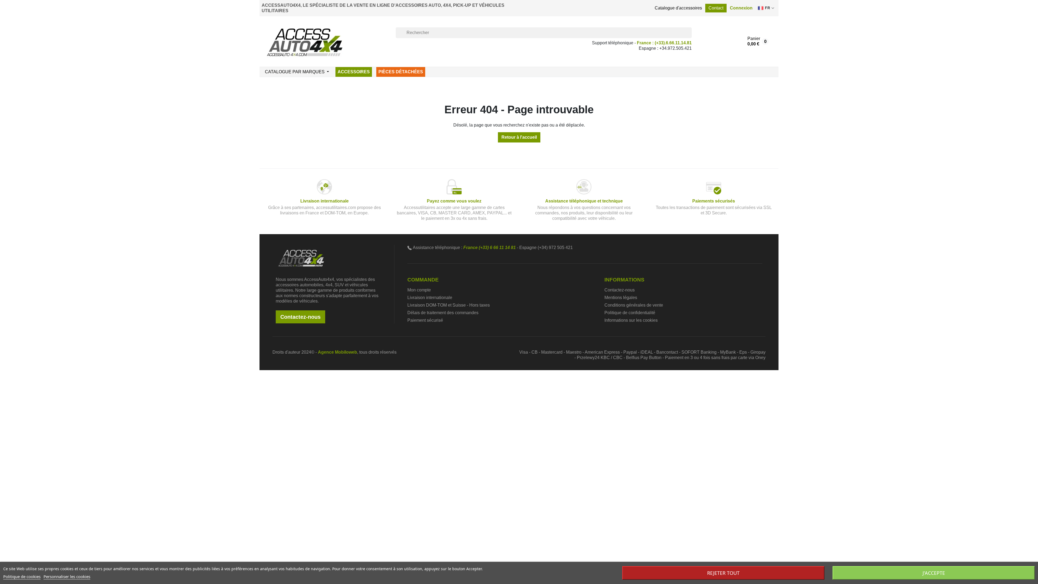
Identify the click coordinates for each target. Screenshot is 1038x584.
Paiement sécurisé (425, 320)
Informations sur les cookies (631, 320)
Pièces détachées (400, 71)
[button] (741, 8)
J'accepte (934, 573)
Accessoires (354, 71)
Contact (715, 8)
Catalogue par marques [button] (295, 71)
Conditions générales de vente (633, 305)
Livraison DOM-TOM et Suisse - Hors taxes (448, 305)
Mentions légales (620, 297)
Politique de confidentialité (629, 312)
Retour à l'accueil (519, 137)
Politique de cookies (22, 576)
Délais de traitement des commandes (442, 312)
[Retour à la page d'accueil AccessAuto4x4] (301, 257)
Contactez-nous (300, 317)
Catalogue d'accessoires (678, 8)
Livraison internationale (429, 297)
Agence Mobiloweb (337, 352)
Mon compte (419, 290)
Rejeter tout (723, 573)
